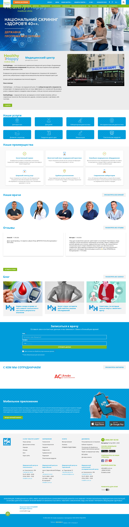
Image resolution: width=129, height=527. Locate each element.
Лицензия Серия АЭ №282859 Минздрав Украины (29, 507)
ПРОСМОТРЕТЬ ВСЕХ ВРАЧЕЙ (114, 195)
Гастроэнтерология (48, 444)
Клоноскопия (103, 6)
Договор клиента (87, 457)
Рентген (94, 6)
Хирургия (36, 6)
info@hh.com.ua (27, 478)
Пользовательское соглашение (91, 442)
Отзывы (25, 450)
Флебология (66, 6)
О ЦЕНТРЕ (8, 105)
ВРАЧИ (49, 2)
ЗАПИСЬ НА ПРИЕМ (21, 2)
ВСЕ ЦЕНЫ (85, 454)
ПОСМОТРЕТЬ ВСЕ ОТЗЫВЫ (114, 228)
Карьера (25, 447)
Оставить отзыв (10, 269)
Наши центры (27, 442)
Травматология (45, 6)
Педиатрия (45, 455)
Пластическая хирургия (79, 6)
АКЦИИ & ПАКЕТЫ (79, 2)
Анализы (64, 444)
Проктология (27, 6)
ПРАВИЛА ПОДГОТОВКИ (69, 447)
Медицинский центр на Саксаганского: (30, 466)
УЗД (89, 6)
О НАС (91, 2)
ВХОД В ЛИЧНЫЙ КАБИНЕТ (13, 417)
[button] (8, 514)
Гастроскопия (56, 6)
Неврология (45, 450)
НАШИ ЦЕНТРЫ (66, 2)
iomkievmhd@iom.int (68, 474)
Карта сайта (26, 455)
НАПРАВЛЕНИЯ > (113, 6)
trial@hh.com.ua (86, 480)
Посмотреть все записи (114, 277)
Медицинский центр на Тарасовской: (69, 466)
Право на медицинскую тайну (90, 452)
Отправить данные (64, 347)
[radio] (56, 522)
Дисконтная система (29, 444)
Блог (24, 453)
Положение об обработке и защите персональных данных (90, 448)
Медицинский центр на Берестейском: (49, 466)
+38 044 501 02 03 (102, 2)
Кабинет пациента (87, 444)
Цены (57, 2)
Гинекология (17, 6)
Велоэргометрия (67, 442)
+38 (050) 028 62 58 (67, 472)
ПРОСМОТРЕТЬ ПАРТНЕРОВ (114, 367)
